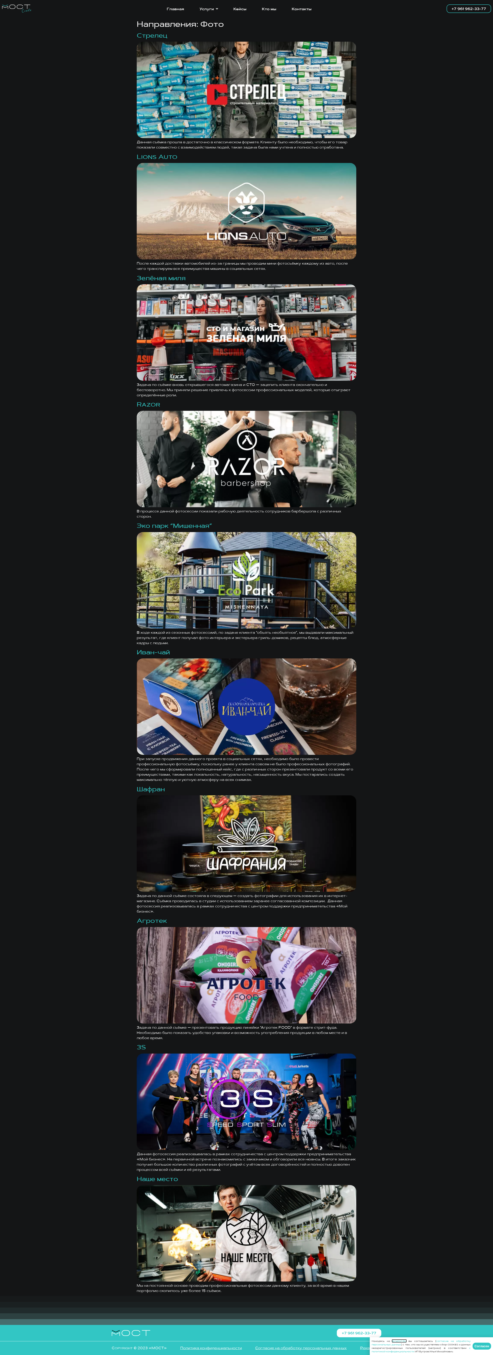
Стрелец (152, 35)
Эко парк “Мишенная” (174, 525)
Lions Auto (157, 156)
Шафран (151, 788)
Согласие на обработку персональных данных (301, 1347)
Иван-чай (153, 652)
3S (141, 1047)
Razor (148, 404)
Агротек (152, 920)
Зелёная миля (161, 277)
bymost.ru (399, 1341)
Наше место (157, 1178)
